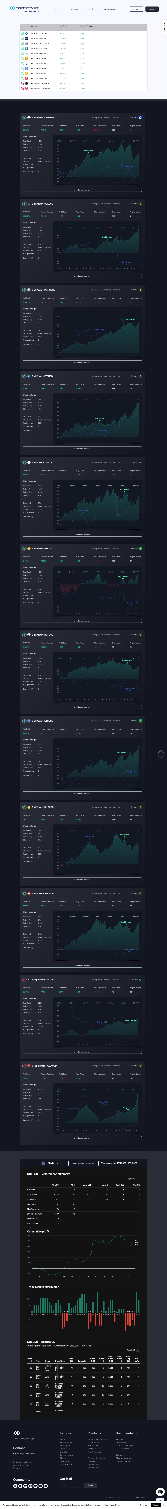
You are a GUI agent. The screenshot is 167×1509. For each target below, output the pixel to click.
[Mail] (46, 1486)
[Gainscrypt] (15, 1486)
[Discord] (40, 1486)
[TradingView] (25, 1486)
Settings (143, 1505)
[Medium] (30, 1486)
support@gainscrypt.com (24, 1453)
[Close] (163, 1505)
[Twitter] (35, 1486)
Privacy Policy (114, 1505)
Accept (156, 1505)
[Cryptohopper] (20, 1486)
